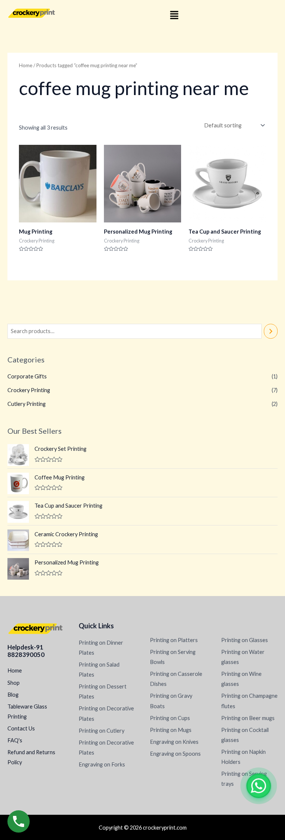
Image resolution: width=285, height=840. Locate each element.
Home (25, 65)
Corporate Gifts (27, 376)
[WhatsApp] (258, 786)
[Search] (271, 331)
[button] (174, 15)
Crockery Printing (28, 390)
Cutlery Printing (26, 404)
